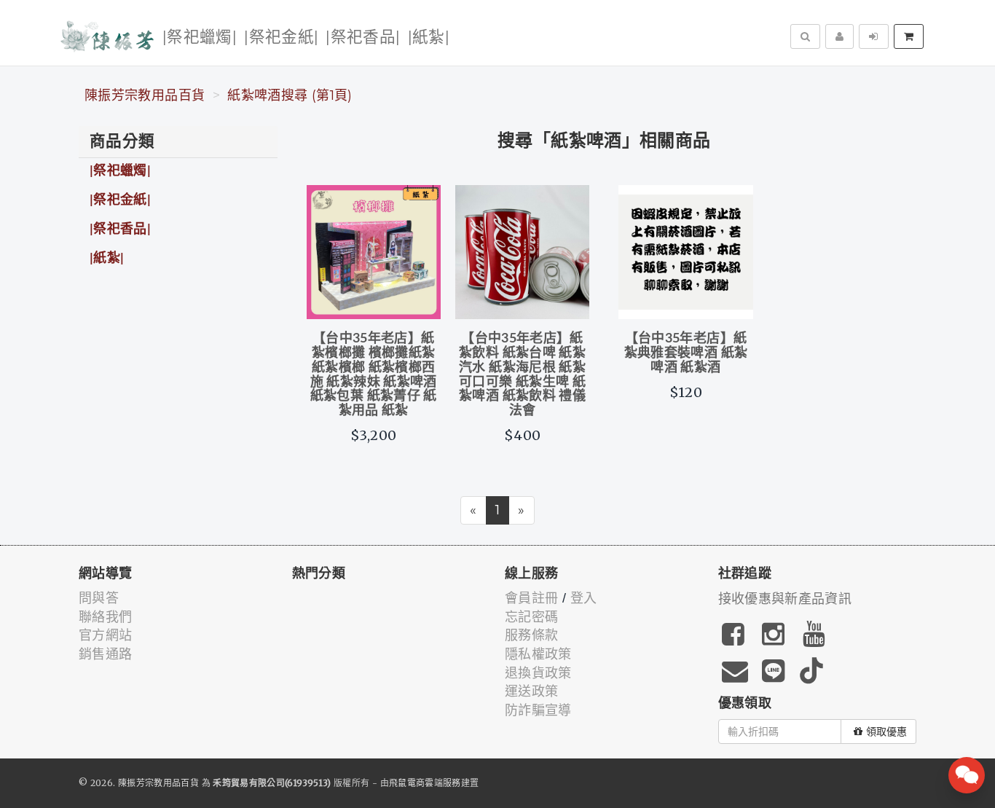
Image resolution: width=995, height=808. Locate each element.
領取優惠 (886, 731)
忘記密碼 (531, 617)
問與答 (99, 598)
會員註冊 (531, 598)
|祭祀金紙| (281, 37)
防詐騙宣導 (538, 710)
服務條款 (531, 635)
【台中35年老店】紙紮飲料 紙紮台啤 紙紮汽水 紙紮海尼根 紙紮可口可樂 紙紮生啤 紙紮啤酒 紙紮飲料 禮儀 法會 (522, 374)
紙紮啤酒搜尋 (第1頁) (289, 95)
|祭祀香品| (363, 37)
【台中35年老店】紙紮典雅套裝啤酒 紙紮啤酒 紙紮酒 (686, 353)
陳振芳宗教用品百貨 (144, 95)
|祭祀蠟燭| (199, 37)
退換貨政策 (538, 673)
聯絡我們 (105, 617)
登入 (583, 598)
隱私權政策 (538, 654)
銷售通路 (105, 654)
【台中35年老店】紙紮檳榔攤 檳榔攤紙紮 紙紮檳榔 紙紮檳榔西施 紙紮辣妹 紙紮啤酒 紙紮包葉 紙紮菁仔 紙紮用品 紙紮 (373, 374)
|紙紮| (428, 37)
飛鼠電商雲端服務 (425, 782)
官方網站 (105, 635)
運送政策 (531, 691)
